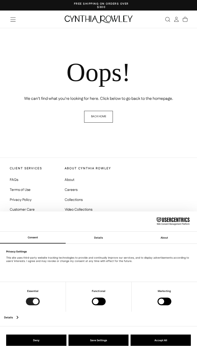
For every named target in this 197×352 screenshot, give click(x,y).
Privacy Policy (21, 199)
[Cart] (185, 19)
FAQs (14, 179)
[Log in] (176, 19)
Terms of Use (20, 189)
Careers (71, 189)
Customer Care (22, 209)
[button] (13, 19)
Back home (98, 116)
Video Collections (78, 209)
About (69, 179)
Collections (74, 199)
